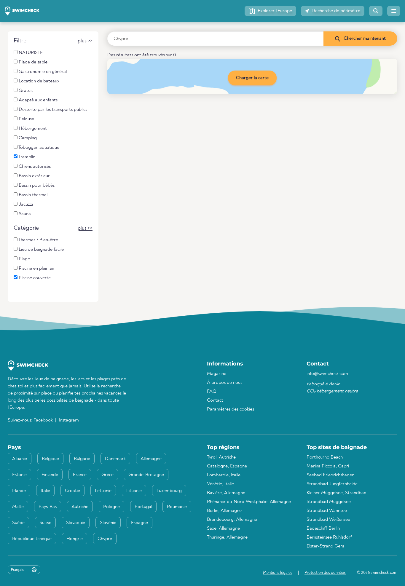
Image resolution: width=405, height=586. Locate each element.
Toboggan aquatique (38, 147)
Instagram (69, 420)
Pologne (111, 506)
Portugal (143, 506)
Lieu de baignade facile (40, 249)
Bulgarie (82, 458)
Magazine (216, 373)
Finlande (50, 474)
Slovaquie (75, 522)
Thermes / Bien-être (37, 240)
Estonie (19, 474)
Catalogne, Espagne (227, 466)
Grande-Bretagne (146, 474)
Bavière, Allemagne (226, 493)
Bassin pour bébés (36, 185)
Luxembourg (169, 490)
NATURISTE (30, 52)
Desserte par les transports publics (52, 109)
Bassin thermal (32, 195)
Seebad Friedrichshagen (330, 475)
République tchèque (32, 538)
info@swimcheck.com (327, 373)
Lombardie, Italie (223, 475)
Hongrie (74, 538)
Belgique (50, 458)
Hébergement (32, 128)
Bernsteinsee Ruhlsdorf (329, 537)
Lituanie (134, 490)
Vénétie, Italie (220, 484)
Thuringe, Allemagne (227, 537)
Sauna (24, 214)
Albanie (19, 458)
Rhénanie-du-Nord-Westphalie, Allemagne (249, 501)
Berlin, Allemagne (224, 510)
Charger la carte (252, 78)
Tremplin (26, 157)
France (80, 474)
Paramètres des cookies (230, 409)
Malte (18, 506)
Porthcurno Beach (325, 457)
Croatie (72, 490)
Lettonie (103, 490)
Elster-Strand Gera (326, 546)
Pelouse (25, 119)
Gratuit (25, 90)
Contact (215, 400)
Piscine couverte (34, 278)
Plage (23, 259)
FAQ (211, 391)
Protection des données (325, 573)
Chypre (105, 538)
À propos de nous (224, 382)
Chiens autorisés (34, 166)
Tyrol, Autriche (221, 457)
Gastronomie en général (42, 71)
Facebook (44, 420)
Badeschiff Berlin (323, 528)
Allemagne (151, 458)
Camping (27, 138)
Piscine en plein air (36, 268)
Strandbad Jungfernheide (332, 484)
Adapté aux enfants (37, 100)
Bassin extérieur (33, 176)
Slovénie (108, 522)
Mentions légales (277, 573)
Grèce (107, 474)
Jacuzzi (25, 204)
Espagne (139, 522)
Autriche (79, 506)
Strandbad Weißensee (328, 519)
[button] (270, 11)
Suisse (45, 522)
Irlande (19, 490)
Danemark (115, 458)
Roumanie (177, 506)
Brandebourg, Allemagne (232, 519)
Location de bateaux (38, 81)
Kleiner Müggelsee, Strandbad (336, 493)
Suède (18, 522)
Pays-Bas (48, 506)
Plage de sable (32, 62)
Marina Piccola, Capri (328, 466)
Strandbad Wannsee (327, 510)
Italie (45, 490)
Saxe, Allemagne (223, 528)
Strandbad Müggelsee (329, 501)
